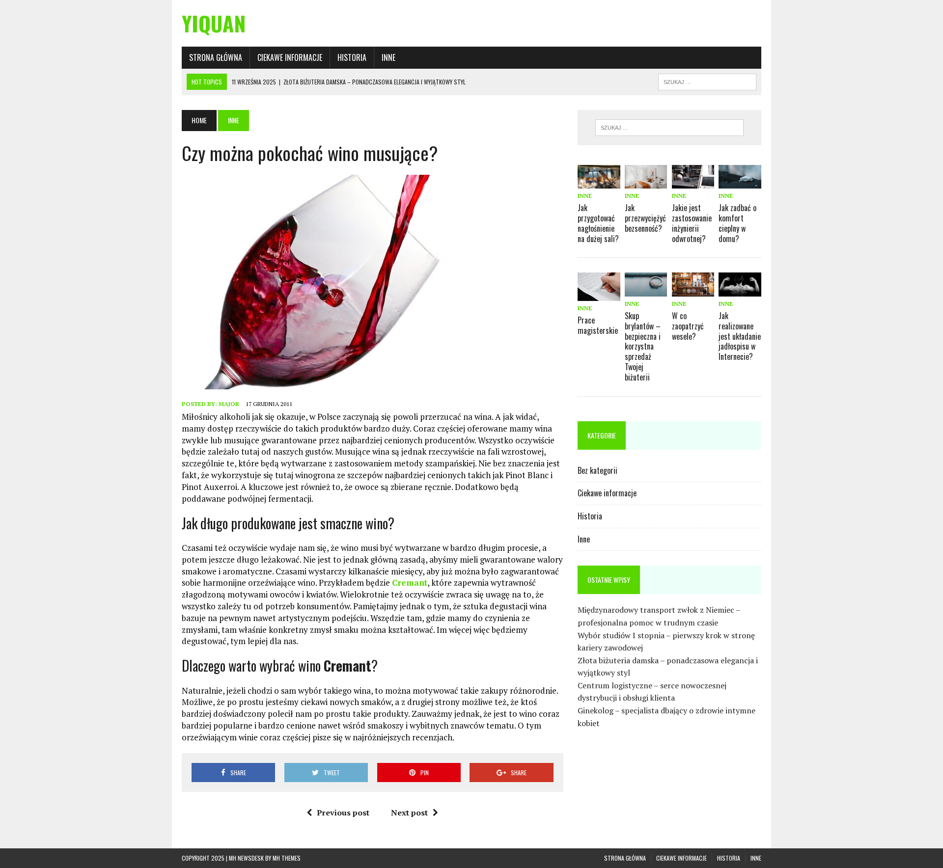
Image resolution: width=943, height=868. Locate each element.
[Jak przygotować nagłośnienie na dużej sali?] (599, 181)
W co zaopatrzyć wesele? (688, 326)
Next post (409, 812)
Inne (388, 57)
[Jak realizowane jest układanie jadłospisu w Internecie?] (740, 289)
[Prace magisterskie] (599, 294)
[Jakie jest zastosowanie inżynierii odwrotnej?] (693, 181)
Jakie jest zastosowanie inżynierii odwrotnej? (692, 223)
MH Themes (287, 858)
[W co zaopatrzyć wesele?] (693, 289)
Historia (351, 57)
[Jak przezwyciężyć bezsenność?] (646, 181)
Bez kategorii (597, 470)
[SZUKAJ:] (707, 80)
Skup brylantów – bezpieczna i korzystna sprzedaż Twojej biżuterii (643, 346)
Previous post (343, 812)
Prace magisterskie (598, 325)
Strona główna (215, 57)
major (229, 403)
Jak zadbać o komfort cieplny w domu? (737, 223)
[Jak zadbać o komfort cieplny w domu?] (740, 181)
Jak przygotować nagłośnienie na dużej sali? (598, 223)
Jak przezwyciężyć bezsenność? (645, 218)
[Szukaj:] (669, 127)
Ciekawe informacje (289, 57)
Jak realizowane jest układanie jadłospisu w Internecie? (740, 336)
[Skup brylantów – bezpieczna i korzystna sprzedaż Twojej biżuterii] (646, 289)
